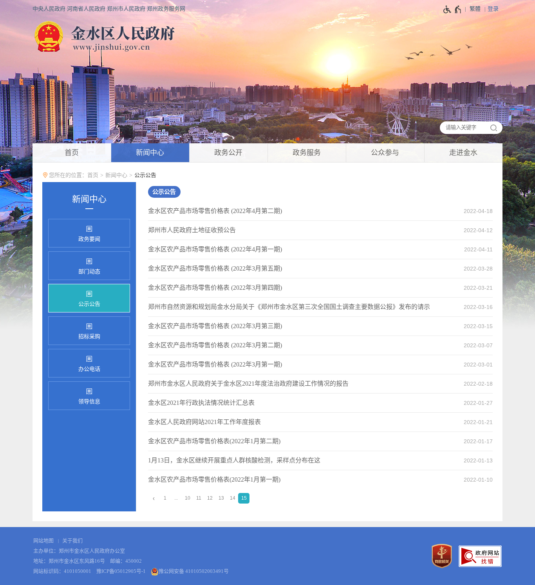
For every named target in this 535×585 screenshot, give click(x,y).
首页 (92, 175)
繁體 (475, 9)
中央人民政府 (49, 9)
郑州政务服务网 (166, 9)
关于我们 (72, 540)
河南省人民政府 (86, 9)
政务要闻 (89, 239)
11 (198, 498)
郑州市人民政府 (126, 9)
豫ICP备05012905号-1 (121, 571)
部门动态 (89, 271)
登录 (493, 9)
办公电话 (89, 369)
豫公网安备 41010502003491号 (194, 571)
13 (221, 498)
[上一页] (153, 498)
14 (232, 498)
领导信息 (89, 401)
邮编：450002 (126, 561)
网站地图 (43, 540)
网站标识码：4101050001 (62, 571)
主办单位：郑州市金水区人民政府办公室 (79, 551)
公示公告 (145, 175)
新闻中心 (116, 175)
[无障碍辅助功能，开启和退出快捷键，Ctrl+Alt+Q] (453, 9)
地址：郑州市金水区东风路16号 (69, 561)
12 (210, 498)
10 (187, 498)
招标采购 (89, 336)
